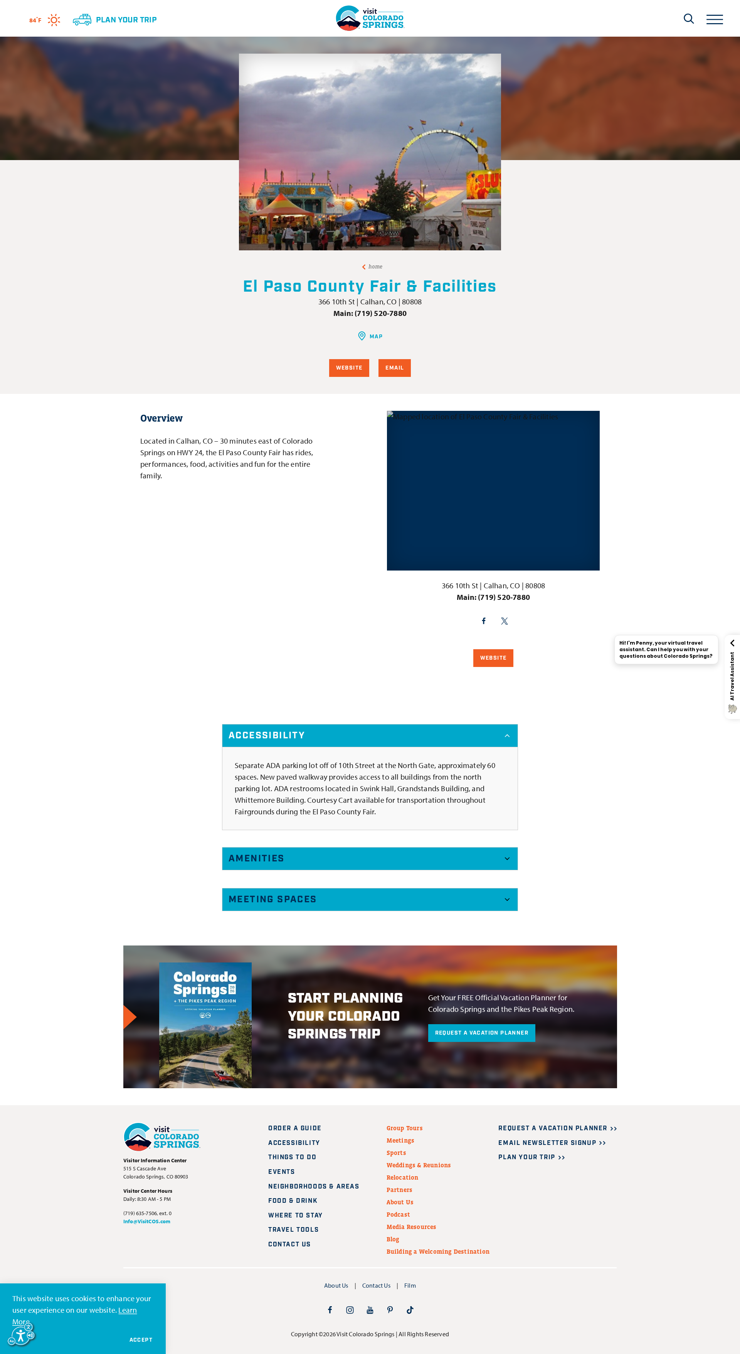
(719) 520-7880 (381, 313)
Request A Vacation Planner (481, 1033)
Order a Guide (295, 1128)
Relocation (403, 1177)
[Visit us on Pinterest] (390, 1309)
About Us (400, 1202)
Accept (141, 1340)
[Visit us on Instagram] (350, 1309)
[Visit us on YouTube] (370, 1309)
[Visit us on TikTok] (410, 1309)
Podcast (398, 1214)
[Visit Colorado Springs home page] (370, 18)
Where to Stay (295, 1216)
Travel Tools (293, 1230)
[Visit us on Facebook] (330, 1309)
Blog (393, 1239)
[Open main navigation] (714, 18)
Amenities (257, 859)
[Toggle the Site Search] (689, 18)
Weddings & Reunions (419, 1165)
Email (394, 368)
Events (281, 1172)
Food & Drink (293, 1201)
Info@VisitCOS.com (146, 1221)
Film (410, 1285)
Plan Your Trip (526, 1157)
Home (375, 266)
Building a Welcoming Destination (438, 1251)
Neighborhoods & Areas (314, 1187)
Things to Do (292, 1157)
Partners (400, 1189)
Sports (396, 1152)
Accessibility (267, 735)
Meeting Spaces (273, 899)
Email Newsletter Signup (547, 1143)
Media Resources (412, 1226)
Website (349, 368)
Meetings (401, 1140)
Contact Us (289, 1245)
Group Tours (405, 1127)
